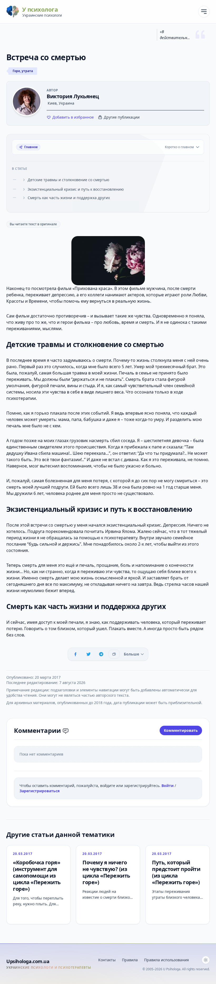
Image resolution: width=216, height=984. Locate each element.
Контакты (107, 959)
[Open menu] (204, 11)
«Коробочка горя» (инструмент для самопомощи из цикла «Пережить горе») (37, 875)
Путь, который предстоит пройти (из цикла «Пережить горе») (176, 872)
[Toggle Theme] (206, 960)
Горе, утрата (23, 71)
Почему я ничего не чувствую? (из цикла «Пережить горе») (106, 872)
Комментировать (181, 730)
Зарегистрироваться (39, 790)
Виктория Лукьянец (73, 96)
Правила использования (166, 959)
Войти (168, 785)
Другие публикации (122, 117)
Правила (130, 959)
